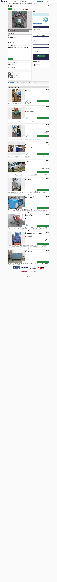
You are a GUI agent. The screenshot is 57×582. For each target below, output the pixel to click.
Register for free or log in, (41, 13)
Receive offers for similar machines (40, 52)
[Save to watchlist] (46, 6)
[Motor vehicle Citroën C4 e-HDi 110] (16, 166)
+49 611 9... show (37, 64)
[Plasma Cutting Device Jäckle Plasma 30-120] (16, 220)
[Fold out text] (28, 104)
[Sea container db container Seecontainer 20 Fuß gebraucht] (16, 238)
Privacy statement (41, 57)
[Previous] (8, 21)
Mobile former (15, 35)
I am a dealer (37, 51)
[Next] (30, 21)
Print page (17, 82)
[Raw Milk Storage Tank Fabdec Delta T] (16, 184)
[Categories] (12, 1)
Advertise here (28, 276)
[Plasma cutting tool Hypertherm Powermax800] (16, 131)
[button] (55, 1)
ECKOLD (15, 37)
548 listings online (36, 19)
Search (38, 1)
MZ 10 (12, 39)
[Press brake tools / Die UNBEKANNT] (16, 95)
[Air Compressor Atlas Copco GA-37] (16, 256)
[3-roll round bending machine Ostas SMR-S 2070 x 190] (16, 202)
